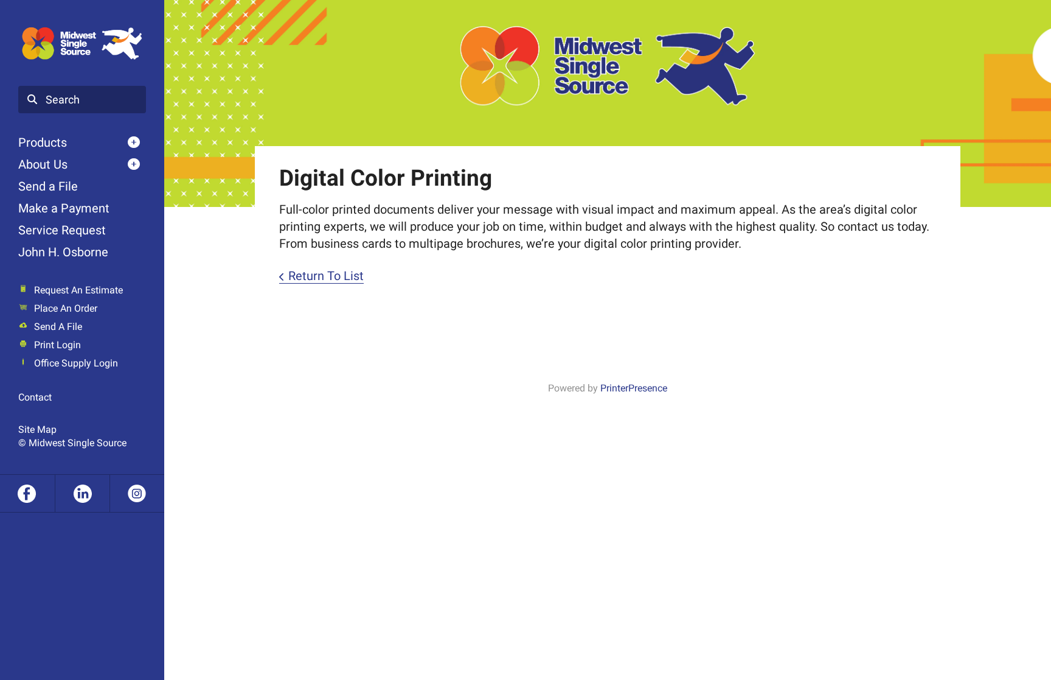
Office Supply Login (76, 363)
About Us (43, 164)
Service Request (62, 230)
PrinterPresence (633, 388)
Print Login (57, 345)
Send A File (58, 326)
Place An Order (65, 308)
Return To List (326, 275)
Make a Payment (63, 208)
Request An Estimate (78, 290)
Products (42, 142)
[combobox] (82, 100)
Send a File (48, 186)
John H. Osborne (63, 252)
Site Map (37, 429)
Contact (35, 397)
